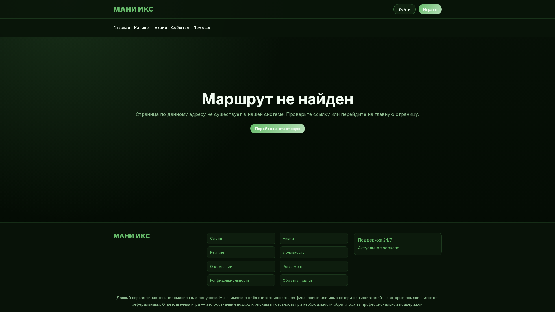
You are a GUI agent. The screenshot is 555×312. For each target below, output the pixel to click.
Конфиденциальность (229, 280)
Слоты (216, 238)
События (180, 27)
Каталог (142, 27)
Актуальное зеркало (378, 247)
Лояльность (294, 252)
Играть (430, 9)
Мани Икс (133, 9)
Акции (161, 27)
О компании (221, 266)
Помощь (201, 27)
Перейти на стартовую (277, 128)
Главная (121, 27)
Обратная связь (297, 280)
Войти (404, 9)
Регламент (293, 266)
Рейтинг (217, 252)
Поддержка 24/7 (375, 239)
